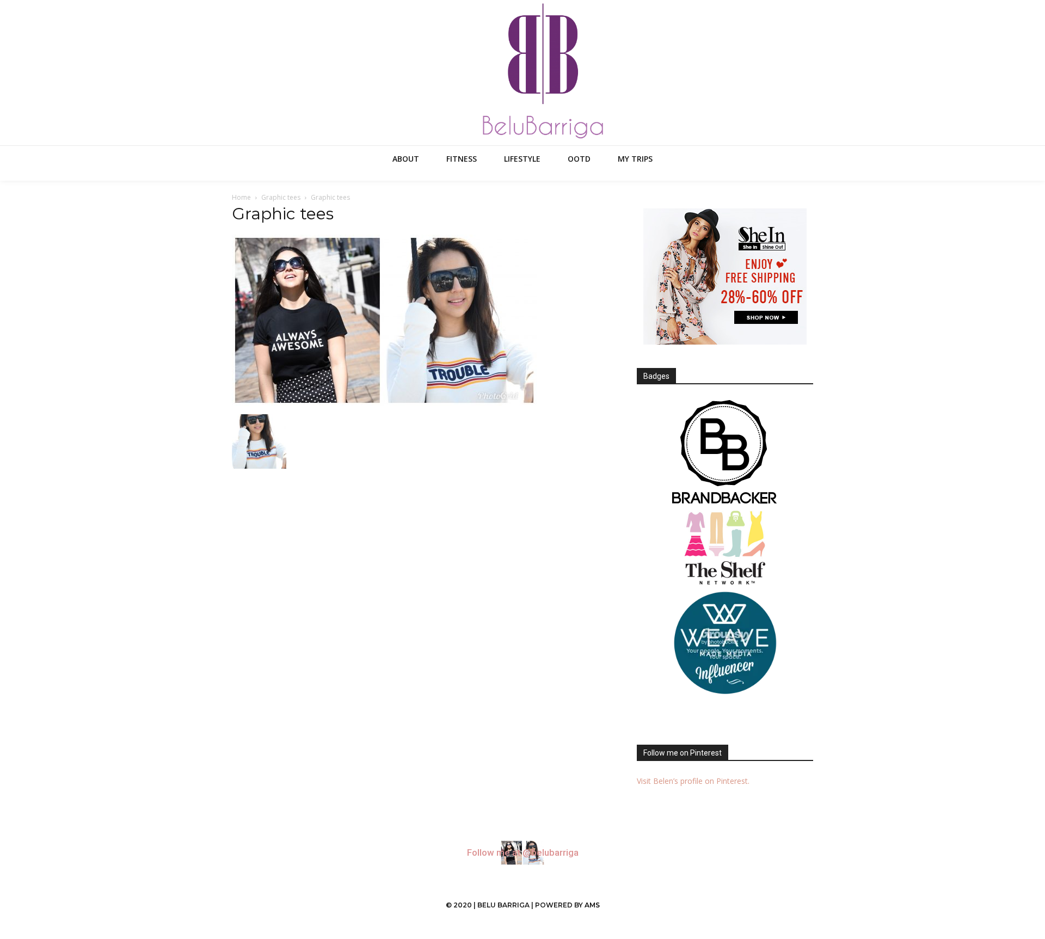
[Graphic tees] (384, 403)
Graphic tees (280, 197)
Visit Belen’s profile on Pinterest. (693, 781)
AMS (592, 905)
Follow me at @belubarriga (523, 852)
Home (241, 197)
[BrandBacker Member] (725, 452)
